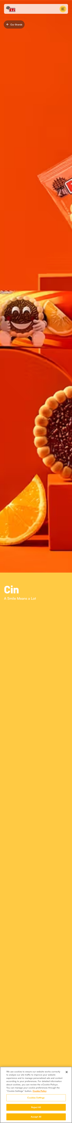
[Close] (66, 1072)
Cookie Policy (40, 1091)
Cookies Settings (36, 1097)
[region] (36, 1095)
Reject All (36, 1107)
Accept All (36, 1116)
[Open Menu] (63, 9)
